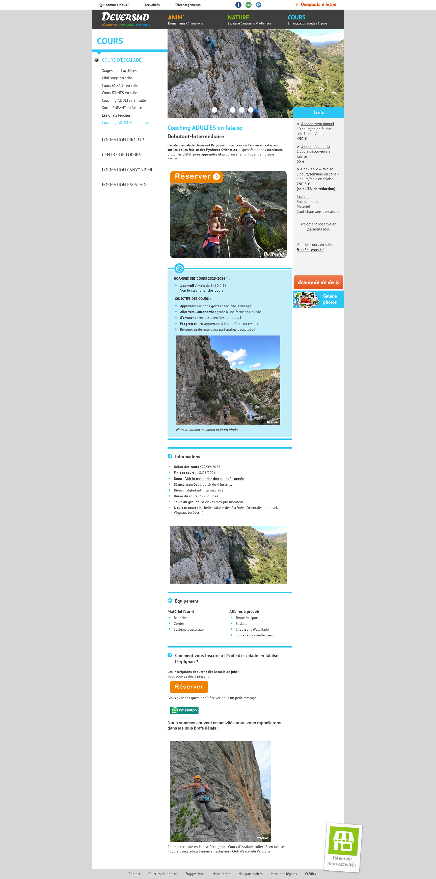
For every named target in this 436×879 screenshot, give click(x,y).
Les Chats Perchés (116, 115)
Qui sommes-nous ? (114, 5)
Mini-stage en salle (117, 77)
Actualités (152, 5)
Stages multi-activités (119, 70)
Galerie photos (330, 299)
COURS (307, 19)
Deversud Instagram (258, 5)
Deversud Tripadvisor (248, 5)
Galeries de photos (162, 873)
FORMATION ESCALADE (125, 185)
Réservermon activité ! (342, 861)
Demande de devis (318, 282)
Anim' (185, 19)
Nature (249, 19)
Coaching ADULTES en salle (124, 100)
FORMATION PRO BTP (123, 140)
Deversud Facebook (238, 5)
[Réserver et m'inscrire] (226, 214)
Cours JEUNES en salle (119, 92)
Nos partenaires (250, 873)
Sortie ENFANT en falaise (122, 107)
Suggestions (194, 873)
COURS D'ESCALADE (122, 60)
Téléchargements (188, 5)
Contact (134, 873)
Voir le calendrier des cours (202, 290)
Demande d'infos (314, 5)
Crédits (310, 873)
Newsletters (221, 873)
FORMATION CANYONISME (127, 170)
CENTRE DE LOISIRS (121, 155)
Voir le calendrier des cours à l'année (214, 479)
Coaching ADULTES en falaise (125, 122)
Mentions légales (284, 873)
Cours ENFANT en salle (120, 85)
